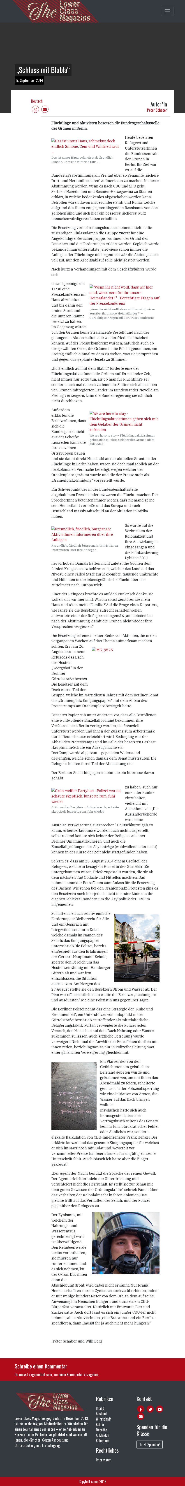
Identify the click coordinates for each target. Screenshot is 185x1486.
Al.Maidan (102, 1435)
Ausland (101, 1413)
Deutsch (37, 101)
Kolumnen (102, 1440)
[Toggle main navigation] (167, 11)
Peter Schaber (157, 110)
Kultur (100, 1424)
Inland (100, 1408)
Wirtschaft (103, 1419)
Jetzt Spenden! (149, 1444)
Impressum (103, 1460)
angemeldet (37, 1374)
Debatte (101, 1430)
